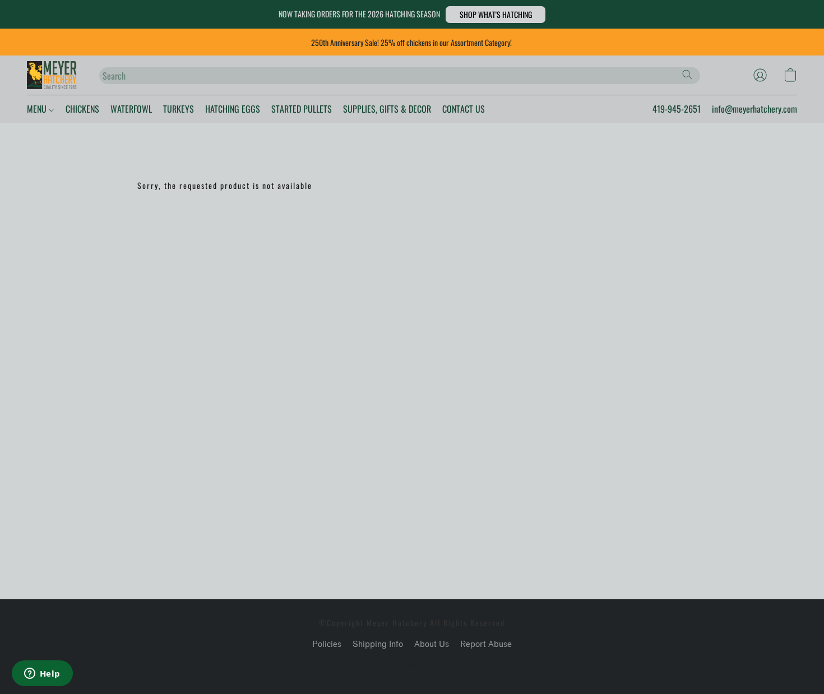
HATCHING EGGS (232, 108)
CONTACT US (463, 108)
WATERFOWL (131, 108)
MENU (38, 108)
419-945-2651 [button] (676, 108)
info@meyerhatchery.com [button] (754, 108)
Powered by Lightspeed (412, 664)
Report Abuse (486, 644)
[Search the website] (687, 74)
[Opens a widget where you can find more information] (42, 674)
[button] (495, 14)
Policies (326, 644)
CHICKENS (82, 108)
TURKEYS (178, 108)
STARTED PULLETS (301, 108)
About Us (431, 644)
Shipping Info (378, 644)
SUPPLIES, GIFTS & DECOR (387, 108)
